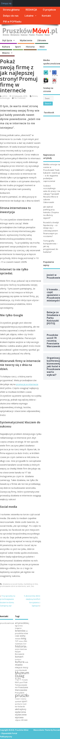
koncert (19, 656)
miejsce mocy (21, 667)
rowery (23, 699)
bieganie (18, 628)
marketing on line (31, 584)
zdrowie (24, 720)
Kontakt (46, 15)
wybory (22, 709)
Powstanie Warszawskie (21, 688)
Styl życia (7, 40)
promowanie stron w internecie (13, 586)
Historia (30, 46)
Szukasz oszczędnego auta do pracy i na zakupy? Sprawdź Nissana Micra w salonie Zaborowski (51, 194)
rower (17, 699)
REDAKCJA (31, 9)
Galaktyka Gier (21, 644)
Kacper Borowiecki (19, 652)
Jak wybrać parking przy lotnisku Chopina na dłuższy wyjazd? (51, 212)
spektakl (18, 701)
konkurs (18, 659)
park (21, 682)
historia (20, 646)
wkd (17, 709)
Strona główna (11, 9)
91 (45, 83)
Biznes (35, 96)
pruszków (24, 695)
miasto (19, 664)
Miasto (6, 52)
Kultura (6, 46)
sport (24, 701)
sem (28, 586)
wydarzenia (20, 711)
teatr (25, 704)
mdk (26, 662)
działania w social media (13, 584)
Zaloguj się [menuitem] (6, 3)
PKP (16, 688)
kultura (19, 662)
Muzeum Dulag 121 (22, 676)
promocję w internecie (27, 384)
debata (17, 639)
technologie (5, 98)
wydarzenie (21, 714)
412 (54, 83)
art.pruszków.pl (22, 622)
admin (4, 96)
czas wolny (20, 635)
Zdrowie (41, 40)
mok (17, 670)
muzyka (25, 680)
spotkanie (18, 704)
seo (32, 586)
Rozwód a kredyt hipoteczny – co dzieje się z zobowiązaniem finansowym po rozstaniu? (51, 229)
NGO (42, 46)
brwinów (20, 630)
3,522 (55, 76)
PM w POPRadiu (12, 21)
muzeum (23, 670)
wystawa (19, 717)
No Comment (19, 98)
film (25, 641)
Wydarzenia (26, 40)
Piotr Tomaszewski (21, 683)
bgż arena (19, 626)
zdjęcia (17, 720)
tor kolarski (20, 706)
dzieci (21, 641)
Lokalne (28, 15)
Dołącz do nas (10, 15)
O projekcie (49, 9)
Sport (18, 46)
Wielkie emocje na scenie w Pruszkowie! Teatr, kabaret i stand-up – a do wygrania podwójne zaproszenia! (51, 172)
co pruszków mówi (21, 632)
